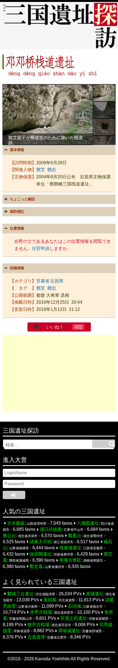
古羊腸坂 (16, 523)
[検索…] (103, 444)
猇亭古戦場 (38, 624)
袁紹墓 (50, 600)
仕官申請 (40, 248)
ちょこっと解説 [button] (22, 199)
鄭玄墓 (36, 566)
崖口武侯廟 (51, 529)
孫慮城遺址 (70, 548)
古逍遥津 (36, 637)
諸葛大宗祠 (41, 541)
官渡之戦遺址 (73, 618)
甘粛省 (42, 281)
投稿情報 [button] (17, 268)
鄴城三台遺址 (20, 593)
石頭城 (74, 606)
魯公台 (9, 535)
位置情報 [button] (17, 228)
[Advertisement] (59, 373)
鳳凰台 (74, 535)
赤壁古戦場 (41, 612)
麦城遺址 (94, 593)
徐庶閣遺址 (41, 554)
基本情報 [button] (17, 150)
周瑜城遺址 (69, 631)
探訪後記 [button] (17, 211)
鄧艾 (40, 169)
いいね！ (55, 327)
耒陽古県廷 (70, 560)
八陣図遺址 (88, 523)
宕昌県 (56, 281)
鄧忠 (51, 169)
